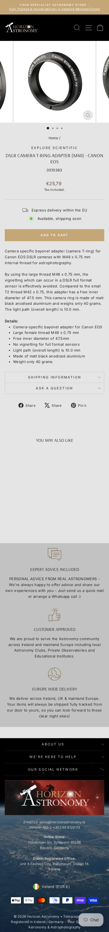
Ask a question (54, 388)
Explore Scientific (54, 148)
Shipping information (54, 377)
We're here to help (53, 757)
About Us (53, 744)
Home (53, 138)
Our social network (53, 769)
